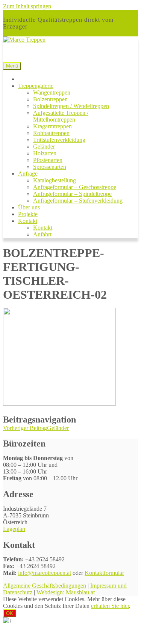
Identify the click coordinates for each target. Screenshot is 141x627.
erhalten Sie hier (110, 606)
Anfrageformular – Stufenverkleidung (78, 200)
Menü (12, 66)
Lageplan (14, 529)
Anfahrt (42, 234)
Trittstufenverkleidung (59, 140)
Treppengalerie (35, 86)
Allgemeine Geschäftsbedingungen (44, 585)
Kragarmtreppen (52, 126)
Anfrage (28, 173)
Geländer (44, 146)
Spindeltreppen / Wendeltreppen (71, 106)
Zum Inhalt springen (27, 6)
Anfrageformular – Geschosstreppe (74, 187)
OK (9, 613)
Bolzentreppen (50, 99)
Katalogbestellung (54, 180)
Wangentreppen (51, 92)
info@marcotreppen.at (44, 573)
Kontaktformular (104, 573)
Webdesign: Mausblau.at (65, 592)
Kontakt (27, 221)
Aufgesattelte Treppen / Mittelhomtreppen (60, 116)
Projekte (28, 214)
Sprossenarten (49, 167)
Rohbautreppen (51, 133)
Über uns (29, 207)
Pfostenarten (47, 160)
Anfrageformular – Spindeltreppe (72, 194)
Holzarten (44, 153)
